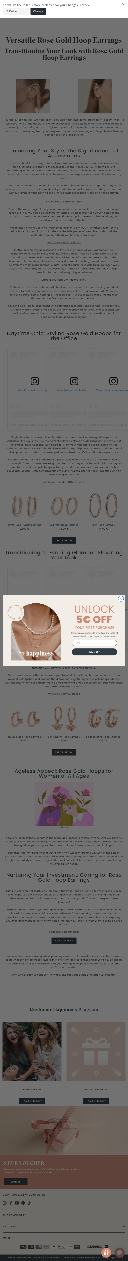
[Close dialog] (121, 598)
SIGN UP (94, 652)
